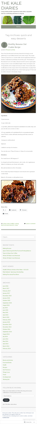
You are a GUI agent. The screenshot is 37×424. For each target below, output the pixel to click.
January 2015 (6, 322)
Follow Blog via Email (12, 388)
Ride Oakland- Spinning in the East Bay (13, 272)
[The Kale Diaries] (18, 24)
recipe (16, 225)
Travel (4, 374)
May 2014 (5, 341)
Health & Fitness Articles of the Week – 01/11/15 (15, 269)
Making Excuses (7, 248)
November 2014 (7, 327)
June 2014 (5, 339)
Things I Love (6, 372)
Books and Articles (8, 360)
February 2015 (7, 319)
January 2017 (6, 293)
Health (4, 365)
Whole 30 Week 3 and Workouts (11, 258)
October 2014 (6, 329)
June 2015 (5, 310)
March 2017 (6, 288)
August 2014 (6, 334)
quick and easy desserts (7, 225)
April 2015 (5, 315)
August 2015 (6, 305)
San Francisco (6, 369)
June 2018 (5, 286)
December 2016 (7, 295)
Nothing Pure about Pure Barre (11, 274)
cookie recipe (6, 223)
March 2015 (6, 317)
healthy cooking (14, 223)
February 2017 (7, 291)
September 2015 (7, 303)
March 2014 (6, 346)
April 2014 (5, 343)
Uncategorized (7, 377)
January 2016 (6, 298)
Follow (6, 400)
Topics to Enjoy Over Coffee (10, 253)
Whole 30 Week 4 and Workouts (11, 255)
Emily (13, 49)
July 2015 (5, 307)
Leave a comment (30, 223)
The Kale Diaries (11, 6)
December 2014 (7, 324)
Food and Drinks (7, 362)
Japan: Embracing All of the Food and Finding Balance (17, 250)
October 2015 (6, 300)
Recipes (8, 49)
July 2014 (5, 336)
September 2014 (7, 331)
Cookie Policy (5, 417)
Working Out (6, 379)
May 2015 (5, 312)
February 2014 (7, 348)
